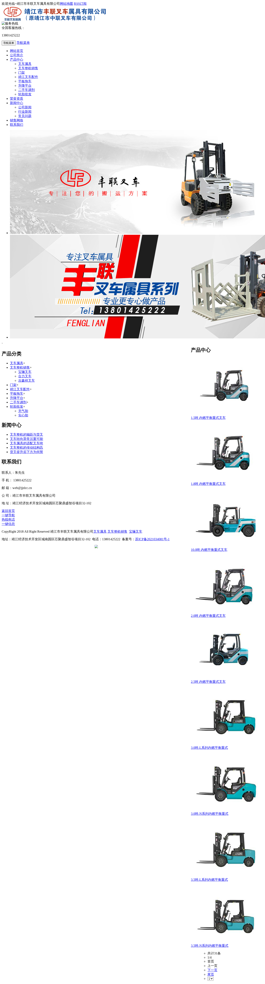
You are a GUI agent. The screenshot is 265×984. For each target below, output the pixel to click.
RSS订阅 (80, 3)
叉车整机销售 (28, 68)
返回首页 (8, 511)
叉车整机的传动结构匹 (26, 447)
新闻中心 (16, 103)
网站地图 (66, 3)
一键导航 (8, 515)
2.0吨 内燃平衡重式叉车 (208, 615)
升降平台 (24, 85)
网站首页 (16, 51)
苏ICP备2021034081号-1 (152, 539)
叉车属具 (24, 64)
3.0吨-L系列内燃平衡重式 (209, 747)
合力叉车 (24, 376)
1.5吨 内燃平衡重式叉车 (208, 417)
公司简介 (16, 55)
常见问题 (24, 116)
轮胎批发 (24, 94)
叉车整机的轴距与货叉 (26, 434)
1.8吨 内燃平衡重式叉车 (208, 483)
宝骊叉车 (24, 372)
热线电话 (8, 519)
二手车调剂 (26, 90)
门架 (21, 72)
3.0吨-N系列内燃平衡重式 (209, 813)
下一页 (212, 970)
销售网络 (16, 120)
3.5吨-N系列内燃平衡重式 (209, 945)
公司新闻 (24, 107)
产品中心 (16, 59)
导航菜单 (23, 42)
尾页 (210, 974)
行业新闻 (24, 111)
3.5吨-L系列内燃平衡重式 (209, 879)
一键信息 (8, 524)
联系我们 (16, 124)
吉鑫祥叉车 (26, 380)
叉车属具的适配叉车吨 (26, 443)
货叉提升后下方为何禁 (26, 452)
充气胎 (23, 411)
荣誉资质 (16, 98)
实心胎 (23, 415)
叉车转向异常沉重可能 (26, 439)
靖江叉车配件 (28, 77)
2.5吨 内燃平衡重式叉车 (208, 681)
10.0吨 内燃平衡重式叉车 (209, 549)
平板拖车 (24, 81)
